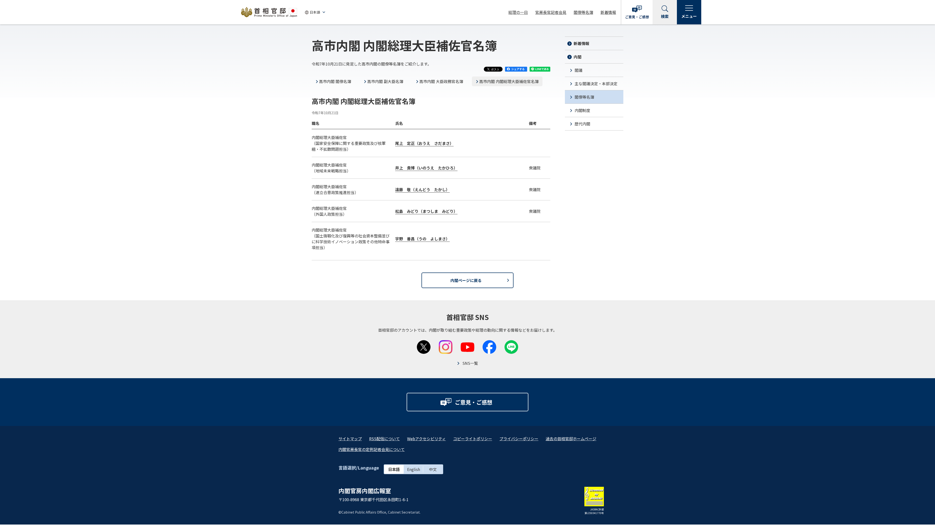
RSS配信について (384, 438)
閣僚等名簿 (583, 12)
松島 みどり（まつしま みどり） (426, 211)
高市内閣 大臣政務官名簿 (441, 81)
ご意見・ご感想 (637, 16)
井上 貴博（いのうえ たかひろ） (426, 168)
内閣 (577, 57)
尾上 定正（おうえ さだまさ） (424, 143)
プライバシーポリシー (518, 438)
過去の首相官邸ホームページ (571, 438)
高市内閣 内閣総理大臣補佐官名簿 (509, 81)
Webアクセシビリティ (426, 438)
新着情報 (608, 12)
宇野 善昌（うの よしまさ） (422, 239)
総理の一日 (518, 12)
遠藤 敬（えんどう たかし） (422, 189)
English (413, 469)
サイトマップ (350, 438)
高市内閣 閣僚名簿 (335, 81)
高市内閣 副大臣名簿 (385, 81)
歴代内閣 (582, 124)
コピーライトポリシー (472, 438)
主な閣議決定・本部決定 (596, 83)
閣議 (578, 70)
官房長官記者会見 (550, 12)
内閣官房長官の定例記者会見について (371, 449)
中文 (433, 469)
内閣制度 (582, 110)
